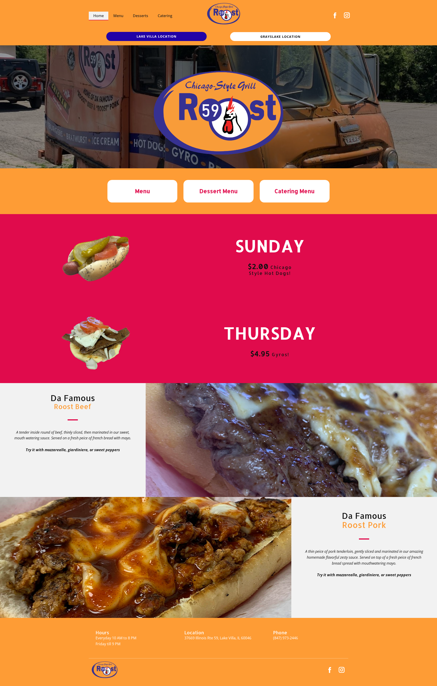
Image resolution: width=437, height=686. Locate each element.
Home (98, 15)
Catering (165, 15)
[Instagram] (347, 15)
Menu (118, 15)
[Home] (223, 13)
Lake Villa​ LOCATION (156, 36)
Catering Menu (294, 191)
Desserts (140, 15)
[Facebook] (335, 15)
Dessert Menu (218, 191)
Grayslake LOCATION (280, 36)
